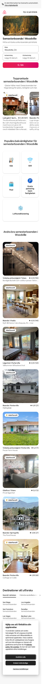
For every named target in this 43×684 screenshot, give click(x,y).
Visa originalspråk (11, 5)
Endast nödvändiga (20, 663)
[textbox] (12, 58)
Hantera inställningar (20, 669)
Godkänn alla (21, 657)
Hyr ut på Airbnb (30, 12)
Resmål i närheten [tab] (9, 595)
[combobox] (21, 50)
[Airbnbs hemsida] (4, 12)
